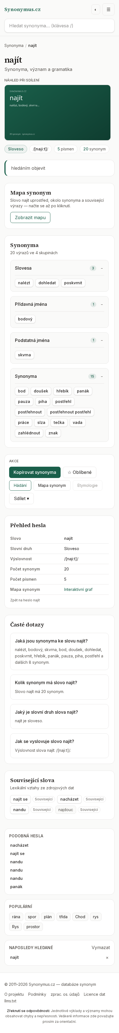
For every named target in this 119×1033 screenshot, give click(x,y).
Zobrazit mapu (30, 217)
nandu (19, 809)
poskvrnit (73, 282)
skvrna (24, 354)
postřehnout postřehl (70, 412)
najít (14, 957)
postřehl (63, 401)
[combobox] (59, 26)
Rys (15, 926)
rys (96, 916)
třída (64, 916)
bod (21, 391)
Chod (80, 916)
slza (41, 422)
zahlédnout (29, 433)
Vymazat (101, 947)
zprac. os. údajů (65, 994)
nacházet (69, 799)
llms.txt (10, 1001)
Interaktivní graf (78, 589)
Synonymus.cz (22, 9)
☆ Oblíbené (80, 472)
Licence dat (94, 994)
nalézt (24, 282)
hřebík (62, 391)
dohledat (47, 282)
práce (23, 422)
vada (77, 422)
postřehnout (30, 412)
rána (16, 916)
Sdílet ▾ (21, 498)
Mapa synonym (52, 485)
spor (32, 916)
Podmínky (37, 994)
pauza (24, 401)
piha (42, 401)
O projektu (14, 994)
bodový (25, 319)
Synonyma (14, 45)
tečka (59, 422)
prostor (33, 926)
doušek (41, 391)
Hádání (20, 485)
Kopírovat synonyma (35, 472)
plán (48, 916)
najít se (20, 799)
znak (53, 433)
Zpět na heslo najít (25, 600)
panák (83, 391)
